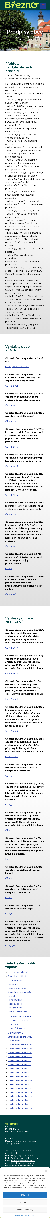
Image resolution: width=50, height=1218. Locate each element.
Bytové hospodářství (18, 972)
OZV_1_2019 (11, 447)
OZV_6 (8, 568)
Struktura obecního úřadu (20, 1037)
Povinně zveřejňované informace (20, 1141)
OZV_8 (8, 776)
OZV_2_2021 (11, 386)
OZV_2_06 (10, 594)
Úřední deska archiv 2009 (20, 1053)
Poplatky (12, 996)
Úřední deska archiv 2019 (20, 1092)
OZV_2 (8, 897)
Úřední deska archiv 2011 (19, 1060)
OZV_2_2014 (11, 731)
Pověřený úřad (15, 1000)
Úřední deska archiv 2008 (20, 1049)
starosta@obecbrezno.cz (23, 1161)
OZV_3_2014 (11, 699)
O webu (31, 1215)
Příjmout (25, 1195)
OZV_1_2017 (11, 648)
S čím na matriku (15, 1033)
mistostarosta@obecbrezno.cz (19, 1163)
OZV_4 (8, 859)
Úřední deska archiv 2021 (19, 1100)
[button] (46, 1170)
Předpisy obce (15, 1004)
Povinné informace (19, 1020)
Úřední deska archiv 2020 (20, 1096)
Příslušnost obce (16, 1008)
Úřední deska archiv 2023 (20, 1108)
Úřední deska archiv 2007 (20, 1045)
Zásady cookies (21, 1215)
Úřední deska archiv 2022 (20, 1104)
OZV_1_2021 (11, 405)
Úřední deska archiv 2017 (19, 1084)
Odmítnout (25, 1202)
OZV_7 (8, 804)
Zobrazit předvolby (25, 1209)
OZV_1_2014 (11, 495)
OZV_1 (8, 913)
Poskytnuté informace (21, 1016)
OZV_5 (8, 830)
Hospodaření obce (17, 988)
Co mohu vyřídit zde (17, 976)
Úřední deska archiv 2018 (20, 1088)
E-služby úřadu (15, 980)
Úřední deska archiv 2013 (19, 1068)
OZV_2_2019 (11, 421)
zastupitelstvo (26, 1166)
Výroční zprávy (18, 1028)
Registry (14, 1024)
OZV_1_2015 (11, 673)
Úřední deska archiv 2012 (19, 1064)
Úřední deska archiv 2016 (20, 1080)
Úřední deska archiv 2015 (19, 1076)
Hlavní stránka (13, 37)
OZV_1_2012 (11, 546)
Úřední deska (14, 1041)
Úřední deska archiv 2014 (20, 1072)
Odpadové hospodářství (19, 992)
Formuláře (13, 984)
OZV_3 (8, 878)
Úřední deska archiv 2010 (20, 1056)
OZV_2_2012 (11, 514)
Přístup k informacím (17, 1012)
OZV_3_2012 (11, 756)
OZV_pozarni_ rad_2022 (17, 366)
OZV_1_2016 (11, 466)
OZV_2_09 (10, 945)
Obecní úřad (33, 37)
